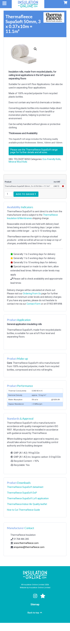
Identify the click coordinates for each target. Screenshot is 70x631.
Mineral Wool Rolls (18, 161)
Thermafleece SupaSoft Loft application (28, 498)
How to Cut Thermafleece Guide (23, 510)
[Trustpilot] (42, 596)
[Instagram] (35, 596)
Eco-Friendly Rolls (52, 159)
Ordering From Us (32, 293)
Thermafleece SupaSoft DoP (22, 492)
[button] (35, 49)
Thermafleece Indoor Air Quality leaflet (27, 504)
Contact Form (34, 303)
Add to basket (26, 194)
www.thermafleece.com (26, 543)
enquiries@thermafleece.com (29, 547)
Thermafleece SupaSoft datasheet (25, 487)
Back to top (34, 612)
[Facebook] (28, 596)
